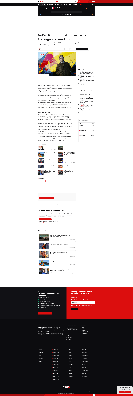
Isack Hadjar (55, 358)
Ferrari (40, 350)
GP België (69, 361)
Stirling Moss (84, 367)
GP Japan (69, 350)
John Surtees (84, 376)
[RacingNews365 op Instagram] (80, 1)
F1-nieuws (43, 4)
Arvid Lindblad (55, 367)
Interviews (75, 4)
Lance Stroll (55, 370)
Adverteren (84, 330)
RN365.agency (84, 333)
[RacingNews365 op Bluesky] (85, 1)
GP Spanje (69, 367)
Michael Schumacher (86, 350)
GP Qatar (69, 374)
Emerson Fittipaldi (85, 370)
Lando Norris (55, 349)
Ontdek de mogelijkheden (45, 313)
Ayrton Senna (84, 353)
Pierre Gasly (55, 368)
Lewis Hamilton (56, 353)
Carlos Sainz (55, 361)
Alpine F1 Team (41, 353)
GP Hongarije (70, 362)
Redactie (83, 327)
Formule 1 (52, 180)
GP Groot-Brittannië (71, 359)
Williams (40, 361)
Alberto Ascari (84, 352)
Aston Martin (41, 356)
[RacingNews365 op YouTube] (86, 1)
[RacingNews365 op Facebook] (81, 1)
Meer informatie (67, 14)
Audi (40, 355)
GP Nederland (70, 364)
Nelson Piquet (84, 373)
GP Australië (70, 347)
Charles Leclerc (56, 352)
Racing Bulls (41, 359)
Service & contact (85, 328)
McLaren (40, 349)
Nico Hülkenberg (56, 371)
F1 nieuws (47, 180)
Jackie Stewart (84, 358)
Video (70, 4)
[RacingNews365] (41, 1)
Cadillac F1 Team (42, 362)
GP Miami (69, 352)
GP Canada (70, 353)
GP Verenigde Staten (71, 371)
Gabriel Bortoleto (56, 379)
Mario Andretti (84, 377)
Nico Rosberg (84, 347)
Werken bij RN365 (85, 331)
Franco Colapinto (56, 377)
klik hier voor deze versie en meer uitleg (45, 222)
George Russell (56, 350)
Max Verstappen (49, 4)
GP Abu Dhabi (70, 376)
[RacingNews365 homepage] (38, 4)
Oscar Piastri (55, 359)
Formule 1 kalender (45, 333)
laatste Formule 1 (42, 327)
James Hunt (84, 356)
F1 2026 (57, 180)
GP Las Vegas (70, 373)
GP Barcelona (70, 356)
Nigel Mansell (84, 365)
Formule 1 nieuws (63, 180)
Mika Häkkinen (84, 359)
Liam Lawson (55, 374)
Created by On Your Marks (70, 391)
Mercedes (41, 352)
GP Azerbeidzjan (70, 368)
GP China (69, 349)
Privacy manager (80, 391)
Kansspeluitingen (88, 391)
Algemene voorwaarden (52, 391)
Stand (61, 4)
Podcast (66, 4)
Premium (80, 4)
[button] (46, 9)
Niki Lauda (83, 364)
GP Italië (69, 365)
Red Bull (45, 88)
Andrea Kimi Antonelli (57, 356)
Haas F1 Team (41, 358)
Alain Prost (84, 349)
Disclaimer (44, 391)
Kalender (57, 4)
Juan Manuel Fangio (85, 368)
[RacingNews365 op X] (83, 1)
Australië (66, 94)
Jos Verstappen (85, 361)
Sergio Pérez (55, 362)
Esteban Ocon (55, 364)
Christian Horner (43, 31)
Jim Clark (83, 362)
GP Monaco (70, 355)
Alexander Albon (56, 373)
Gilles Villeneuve (85, 355)
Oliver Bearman (56, 376)
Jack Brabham (84, 374)
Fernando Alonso (56, 355)
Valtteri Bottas (55, 365)
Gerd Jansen (43, 48)
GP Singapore (70, 370)
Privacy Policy (60, 391)
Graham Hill (84, 371)
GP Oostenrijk (70, 358)
